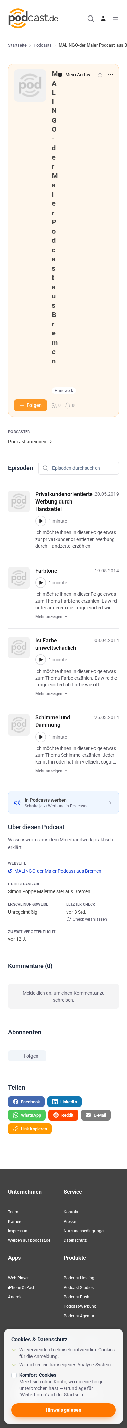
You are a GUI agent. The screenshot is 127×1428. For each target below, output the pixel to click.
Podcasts (43, 45)
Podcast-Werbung (80, 1306)
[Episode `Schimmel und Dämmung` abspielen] (40, 737)
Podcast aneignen (27, 441)
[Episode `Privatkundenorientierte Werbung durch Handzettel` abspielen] (40, 521)
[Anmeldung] (103, 18)
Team (13, 1212)
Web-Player (18, 1278)
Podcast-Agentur (79, 1315)
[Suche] (91, 18)
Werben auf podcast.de (29, 1240)
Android (15, 1297)
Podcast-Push (76, 1297)
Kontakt (71, 1212)
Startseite (17, 45)
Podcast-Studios (79, 1287)
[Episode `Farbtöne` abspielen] (40, 582)
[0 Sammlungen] (100, 74)
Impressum (18, 1231)
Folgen (34, 405)
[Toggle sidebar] (115, 18)
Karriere (15, 1221)
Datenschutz (75, 1240)
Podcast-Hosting (79, 1278)
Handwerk (64, 390)
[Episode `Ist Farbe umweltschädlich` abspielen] (40, 659)
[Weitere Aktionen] (110, 74)
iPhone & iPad (21, 1287)
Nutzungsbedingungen (85, 1231)
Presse (70, 1221)
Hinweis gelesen (63, 1410)
